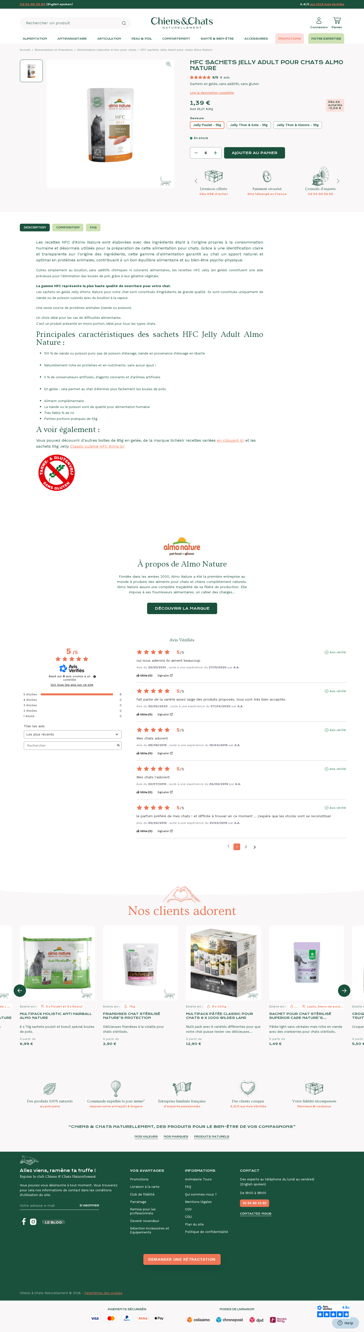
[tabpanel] (182, 376)
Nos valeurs (146, 1136)
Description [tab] (35, 227)
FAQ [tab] (93, 227)
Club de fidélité (142, 1194)
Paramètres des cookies (103, 1293)
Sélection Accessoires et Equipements (149, 1230)
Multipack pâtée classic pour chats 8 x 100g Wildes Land (219, 1016)
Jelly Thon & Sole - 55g (249, 125)
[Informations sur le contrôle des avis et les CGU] (95, 677)
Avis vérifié (338, 652)
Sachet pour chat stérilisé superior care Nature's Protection (300, 1016)
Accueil (25, 50)
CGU (188, 1217)
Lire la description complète (212, 93)
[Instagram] (33, 1222)
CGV (188, 1209)
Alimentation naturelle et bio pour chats (106, 50)
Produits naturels (211, 1136)
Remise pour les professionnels (143, 1211)
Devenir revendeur (144, 1221)
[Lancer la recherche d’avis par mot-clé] (118, 745)
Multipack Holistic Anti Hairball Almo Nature (56, 1016)
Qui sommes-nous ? (201, 1194)
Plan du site (194, 1224)
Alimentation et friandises (54, 50)
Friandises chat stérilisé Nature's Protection (131, 1016)
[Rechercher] (124, 23)
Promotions (139, 1179)
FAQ (188, 1187)
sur (327, 4)
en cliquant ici (230, 440)
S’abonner (89, 1205)
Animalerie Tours (198, 1179)
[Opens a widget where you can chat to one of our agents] (345, 1323)
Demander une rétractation (182, 1259)
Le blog (53, 1222)
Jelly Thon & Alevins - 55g (298, 125)
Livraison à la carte (144, 1187)
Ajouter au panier (254, 153)
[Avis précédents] (228, 846)
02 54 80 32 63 (32, 4)
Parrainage (138, 1202)
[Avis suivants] (255, 847)
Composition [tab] (67, 227)
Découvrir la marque (182, 608)
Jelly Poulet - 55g (207, 125)
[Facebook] (24, 1222)
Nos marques (176, 1136)
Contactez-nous (255, 1213)
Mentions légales (198, 1202)
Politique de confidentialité (206, 1232)
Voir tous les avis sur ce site (72, 684)
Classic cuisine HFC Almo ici (97, 446)
